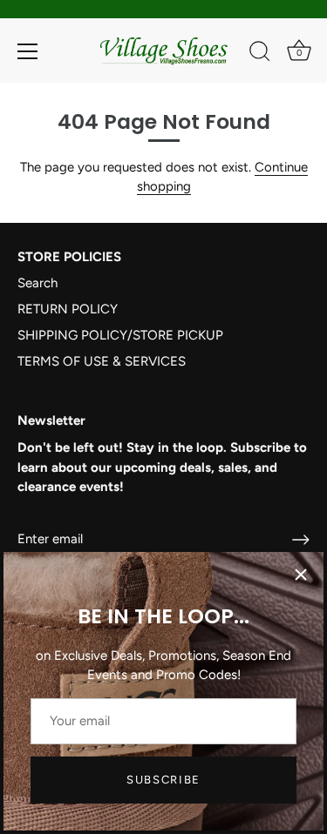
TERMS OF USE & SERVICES (101, 361)
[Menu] (28, 51)
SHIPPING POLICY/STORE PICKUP (120, 335)
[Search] (260, 54)
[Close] (301, 574)
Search (37, 283)
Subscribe (163, 779)
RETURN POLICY (67, 309)
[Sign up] (301, 539)
